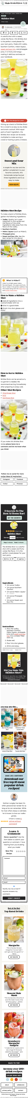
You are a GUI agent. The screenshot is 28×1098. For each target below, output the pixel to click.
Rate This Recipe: (9, 852)
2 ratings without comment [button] (15, 821)
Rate (22, 559)
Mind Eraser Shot (9, 393)
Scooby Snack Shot (11, 290)
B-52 (4, 395)
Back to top (14, 1063)
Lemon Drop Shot (7, 751)
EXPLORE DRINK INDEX (14, 1075)
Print (7, 559)
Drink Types (8, 13)
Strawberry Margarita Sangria (14, 1043)
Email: (6, 882)
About (7, 1085)
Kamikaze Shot (8, 398)
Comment (7, 858)
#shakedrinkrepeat (14, 679)
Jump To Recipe (23, 23)
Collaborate (20, 1085)
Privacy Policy (6, 1090)
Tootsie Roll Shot (20, 751)
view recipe (14, 184)
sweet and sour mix (8, 49)
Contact (20, 1090)
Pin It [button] (15, 559)
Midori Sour (22, 288)
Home (2, 13)
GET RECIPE (14, 957)
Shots (13, 13)
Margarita (14, 946)
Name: (6, 878)
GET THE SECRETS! (14, 518)
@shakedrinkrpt (10, 678)
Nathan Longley (9, 27)
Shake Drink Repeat (11, 3)
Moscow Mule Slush (14, 994)
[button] (6, 531)
